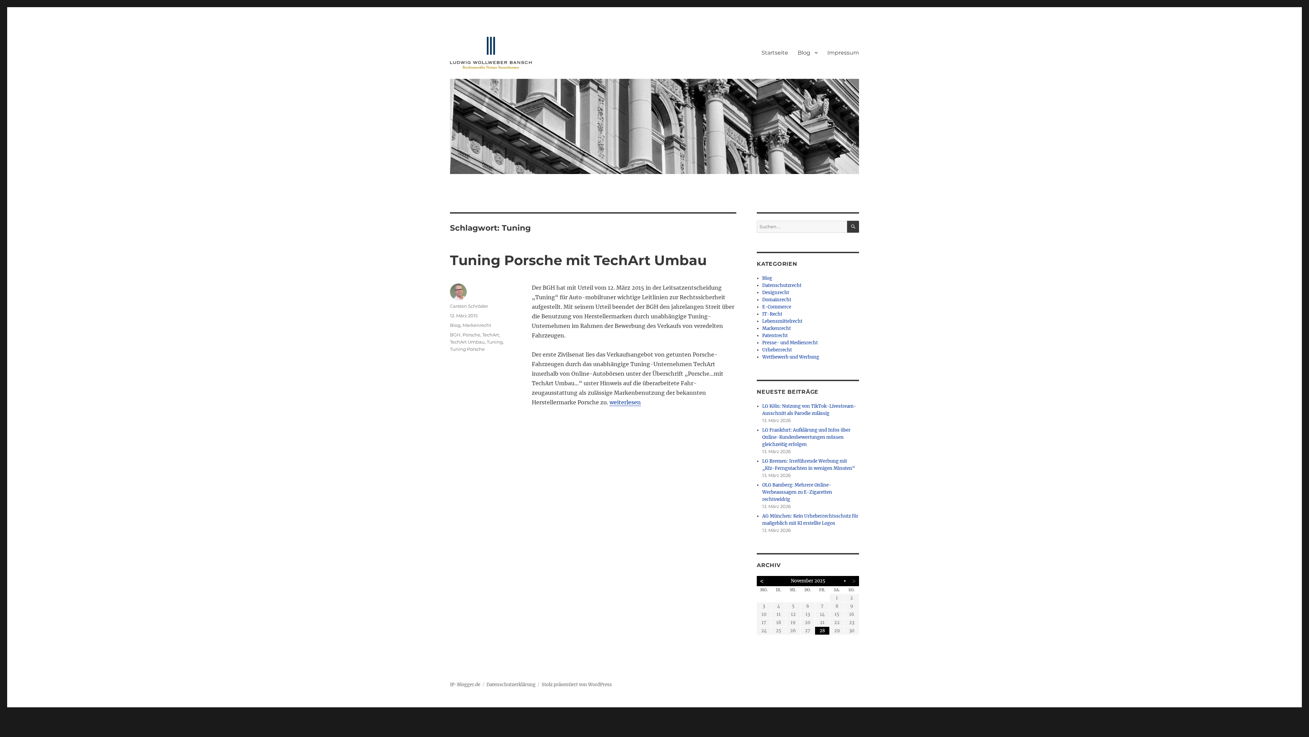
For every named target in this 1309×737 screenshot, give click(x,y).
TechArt (490, 334)
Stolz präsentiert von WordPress (577, 685)
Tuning (495, 342)
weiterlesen (625, 402)
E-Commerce (776, 307)
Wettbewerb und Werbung (790, 357)
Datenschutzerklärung (511, 685)
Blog (804, 52)
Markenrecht (477, 325)
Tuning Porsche (467, 349)
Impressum (843, 52)
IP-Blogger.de (465, 685)
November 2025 (808, 581)
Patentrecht (775, 335)
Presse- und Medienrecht (790, 343)
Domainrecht (776, 300)
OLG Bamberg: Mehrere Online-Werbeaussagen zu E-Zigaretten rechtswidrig (797, 492)
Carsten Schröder (469, 306)
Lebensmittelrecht (782, 321)
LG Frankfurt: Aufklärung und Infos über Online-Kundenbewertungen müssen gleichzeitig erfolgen (806, 437)
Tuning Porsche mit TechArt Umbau (578, 260)
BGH (455, 334)
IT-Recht (772, 314)
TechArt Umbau (467, 342)
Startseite (775, 52)
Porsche (471, 334)
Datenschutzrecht (781, 285)
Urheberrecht (777, 350)
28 (822, 631)
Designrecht (775, 292)
